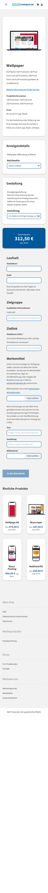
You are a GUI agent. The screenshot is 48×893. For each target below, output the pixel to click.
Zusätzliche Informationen (18, 308)
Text (8, 427)
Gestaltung (13, 211)
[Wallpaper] (24, 43)
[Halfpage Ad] (12, 501)
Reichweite (13, 160)
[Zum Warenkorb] (38, 4)
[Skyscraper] (36, 501)
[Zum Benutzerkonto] (42, 4)
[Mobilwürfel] (36, 545)
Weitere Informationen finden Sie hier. (23, 89)
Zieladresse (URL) (19, 334)
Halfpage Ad (12, 522)
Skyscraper (36, 522)
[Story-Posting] (12, 545)
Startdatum (17, 263)
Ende (14, 275)
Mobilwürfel (36, 566)
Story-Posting (12, 568)
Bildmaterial (12, 451)
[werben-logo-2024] (23, 4)
